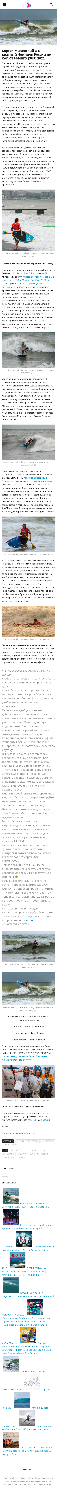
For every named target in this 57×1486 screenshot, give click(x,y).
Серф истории (47, 1141)
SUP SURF (20, 1141)
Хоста (12, 1157)
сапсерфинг (22, 1154)
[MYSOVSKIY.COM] (28, 4)
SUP (12, 1150)
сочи (5, 1157)
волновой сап (33, 1150)
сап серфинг (9, 1154)
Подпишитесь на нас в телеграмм (20, 1133)
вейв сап (20, 1150)
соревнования (10, 1145)
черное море (23, 1157)
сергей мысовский (39, 1154)
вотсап (46, 1119)
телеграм (33, 1119)
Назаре (28, 920)
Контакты (28, 1469)
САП (43, 1150)
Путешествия (32, 1141)
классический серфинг (20, 73)
